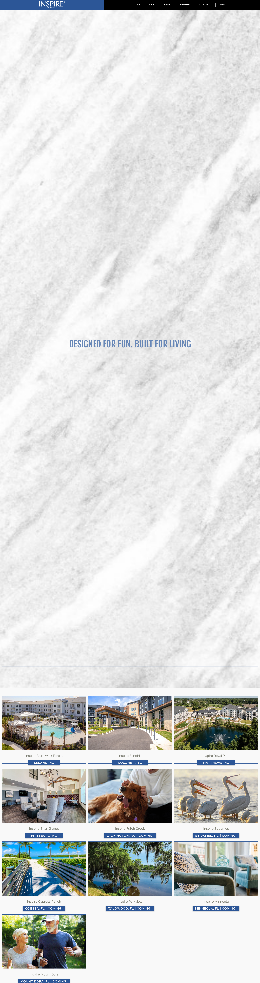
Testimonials (203, 5)
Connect (223, 5)
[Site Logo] (52, 4)
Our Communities (184, 5)
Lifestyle (167, 5)
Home (138, 5)
